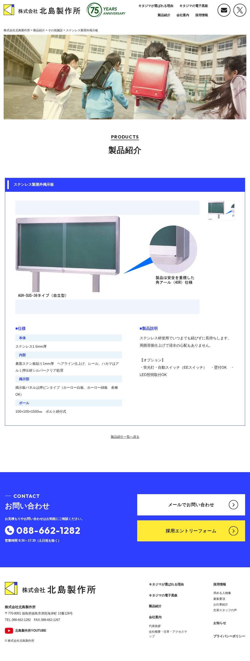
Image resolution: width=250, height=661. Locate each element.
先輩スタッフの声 (225, 610)
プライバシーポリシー (229, 636)
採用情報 (201, 15)
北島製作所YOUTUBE (30, 630)
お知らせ (219, 623)
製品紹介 (164, 15)
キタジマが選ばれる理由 (155, 6)
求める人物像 (222, 593)
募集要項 (219, 599)
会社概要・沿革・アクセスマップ (168, 634)
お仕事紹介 (220, 604)
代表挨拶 (155, 626)
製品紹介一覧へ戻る (125, 437)
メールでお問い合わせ (191, 504)
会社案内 (183, 15)
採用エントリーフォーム (191, 530)
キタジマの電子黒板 (193, 6)
